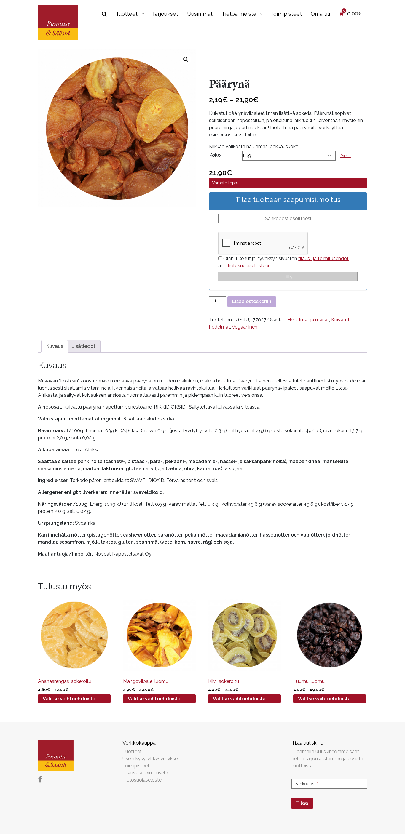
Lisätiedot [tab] (83, 346)
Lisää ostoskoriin (251, 301)
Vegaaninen (244, 327)
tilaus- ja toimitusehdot (323, 258)
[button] (186, 59)
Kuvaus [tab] (54, 346)
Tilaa (302, 803)
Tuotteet (132, 751)
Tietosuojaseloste (142, 780)
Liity (288, 277)
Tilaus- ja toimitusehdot (148, 773)
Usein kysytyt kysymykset (150, 758)
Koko (215, 155)
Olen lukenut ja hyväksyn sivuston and (283, 262)
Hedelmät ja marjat (308, 320)
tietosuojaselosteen (249, 265)
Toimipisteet (135, 766)
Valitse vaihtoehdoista (69, 699)
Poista (345, 155)
